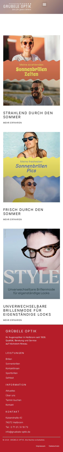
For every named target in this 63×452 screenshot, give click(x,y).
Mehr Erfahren (12, 122)
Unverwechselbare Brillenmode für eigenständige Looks (27, 310)
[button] (44, 4)
